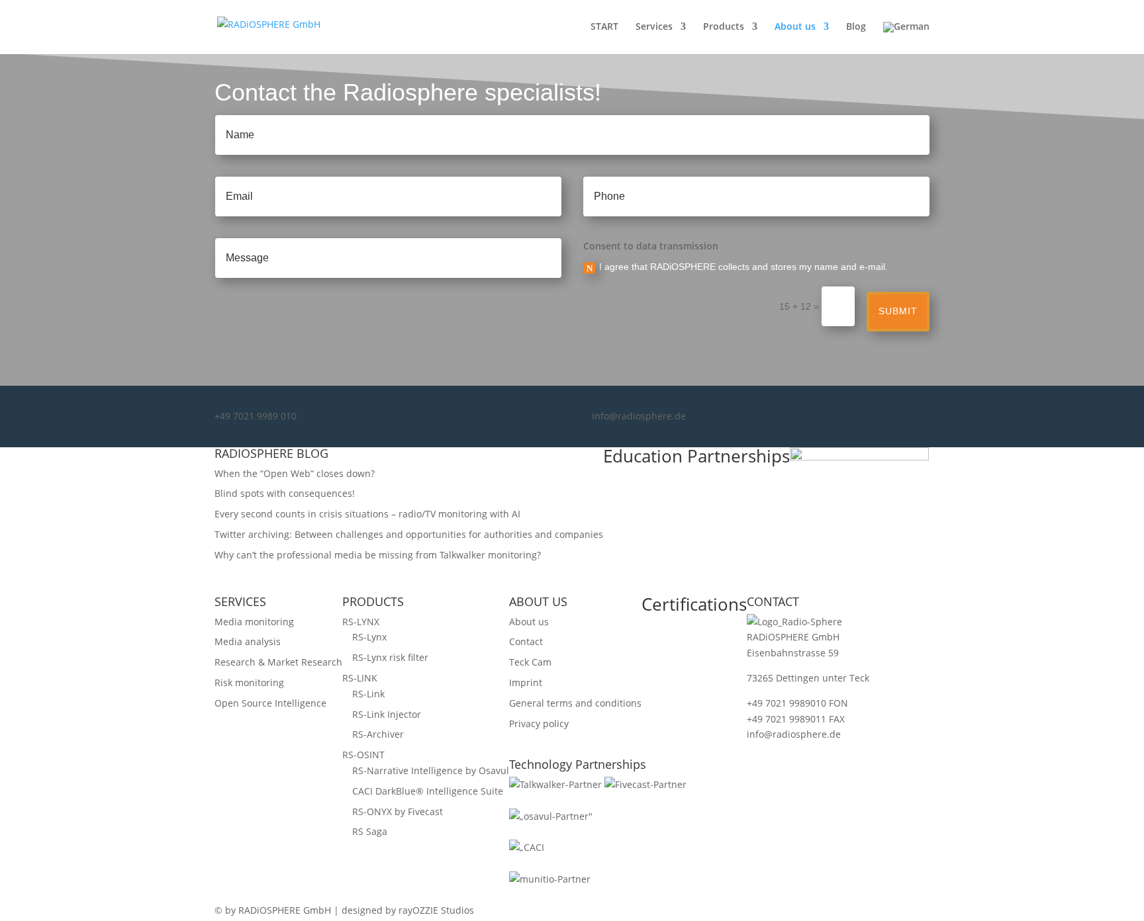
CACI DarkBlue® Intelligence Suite (427, 791)
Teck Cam (530, 662)
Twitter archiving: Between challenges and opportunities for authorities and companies (409, 534)
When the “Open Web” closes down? (295, 473)
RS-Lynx (369, 637)
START (604, 27)
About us (795, 27)
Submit (898, 311)
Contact (526, 641)
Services (654, 27)
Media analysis (248, 641)
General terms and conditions (575, 703)
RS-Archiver (378, 734)
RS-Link (368, 693)
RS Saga (369, 831)
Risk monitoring (249, 682)
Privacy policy (539, 723)
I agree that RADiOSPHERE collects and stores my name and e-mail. (743, 266)
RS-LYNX (360, 621)
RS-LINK (359, 678)
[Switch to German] (906, 38)
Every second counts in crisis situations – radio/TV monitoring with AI (367, 513)
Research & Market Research (278, 662)
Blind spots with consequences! (285, 493)
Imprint (525, 682)
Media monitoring (254, 621)
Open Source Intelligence (270, 703)
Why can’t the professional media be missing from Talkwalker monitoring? (378, 554)
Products (723, 27)
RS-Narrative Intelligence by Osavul (430, 770)
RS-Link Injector (386, 714)
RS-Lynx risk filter (390, 657)
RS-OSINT (363, 754)
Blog (856, 27)
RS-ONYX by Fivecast (397, 811)
